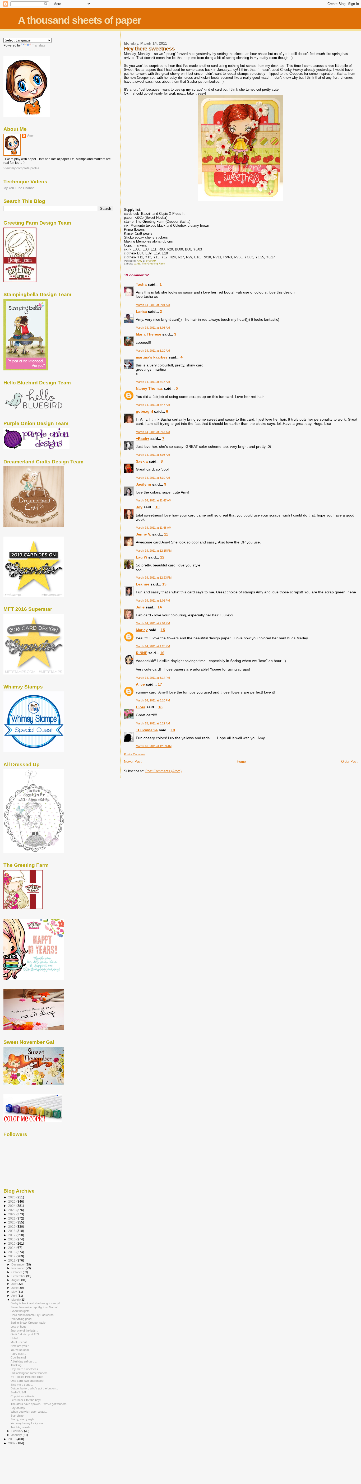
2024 (12, 1205)
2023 (12, 1210)
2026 (12, 1197)
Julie (140, 607)
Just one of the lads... (24, 1330)
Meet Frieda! (19, 1342)
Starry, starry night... (24, 1419)
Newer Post (133, 762)
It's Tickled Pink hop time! (27, 1376)
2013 (12, 1252)
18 (160, 707)
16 (162, 653)
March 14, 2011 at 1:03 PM (153, 600)
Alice (141, 684)
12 (162, 557)
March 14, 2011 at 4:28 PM (153, 646)
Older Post (349, 762)
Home (241, 762)
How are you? (20, 1345)
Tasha (141, 284)
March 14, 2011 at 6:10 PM (153, 700)
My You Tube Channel (19, 188)
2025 (12, 1201)
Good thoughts (20, 1311)
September (18, 1276)
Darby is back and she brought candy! (35, 1303)
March (15, 1299)
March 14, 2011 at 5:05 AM (153, 327)
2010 (12, 1439)
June (14, 1287)
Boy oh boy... (19, 1407)
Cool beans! (18, 1357)
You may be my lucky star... (28, 1423)
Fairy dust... (18, 1353)
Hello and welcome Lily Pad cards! (32, 1314)
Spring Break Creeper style (28, 1322)
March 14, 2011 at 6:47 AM (153, 404)
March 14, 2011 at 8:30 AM (153, 477)
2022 (12, 1214)
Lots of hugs (18, 1326)
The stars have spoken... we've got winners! (39, 1404)
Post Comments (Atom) (163, 771)
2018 (12, 1230)
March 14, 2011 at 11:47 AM (153, 500)
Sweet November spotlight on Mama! (34, 1307)
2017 (12, 1235)
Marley (142, 630)
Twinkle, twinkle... (22, 1427)
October (17, 1272)
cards (137, 263)
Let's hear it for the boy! (26, 1400)
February (17, 1430)
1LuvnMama (147, 730)
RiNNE (141, 653)
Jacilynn (143, 484)
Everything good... (22, 1318)
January (17, 1434)
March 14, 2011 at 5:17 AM (153, 381)
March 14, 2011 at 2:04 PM (153, 623)
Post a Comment (134, 754)
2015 (12, 1243)
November (18, 1268)
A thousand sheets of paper (79, 20)
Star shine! (17, 1415)
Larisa (141, 311)
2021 (12, 1218)
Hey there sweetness (24, 1369)
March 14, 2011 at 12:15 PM (154, 550)
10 (157, 507)
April (14, 1295)
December (18, 1264)
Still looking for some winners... (30, 1373)
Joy (139, 507)
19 (173, 730)
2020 (12, 1222)
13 (164, 584)
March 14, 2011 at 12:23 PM (154, 577)
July (14, 1283)
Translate (38, 45)
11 (166, 534)
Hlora (140, 707)
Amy (30, 135)
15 (163, 630)
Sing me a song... (22, 1384)
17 (160, 684)
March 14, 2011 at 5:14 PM (153, 677)
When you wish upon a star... (29, 1411)
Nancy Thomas (149, 388)
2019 (12, 1226)
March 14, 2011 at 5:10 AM (153, 350)
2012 (12, 1256)
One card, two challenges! (27, 1380)
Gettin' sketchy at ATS (25, 1334)
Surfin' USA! (18, 1392)
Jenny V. (143, 534)
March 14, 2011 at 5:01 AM (153, 304)
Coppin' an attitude (22, 1396)
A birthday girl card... (24, 1361)
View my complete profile (21, 168)
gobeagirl (144, 411)
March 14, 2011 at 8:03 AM (153, 454)
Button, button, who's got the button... (34, 1388)
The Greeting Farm (153, 263)
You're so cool (20, 1349)
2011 (12, 1260)
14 (160, 607)
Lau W (141, 557)
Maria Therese (148, 334)
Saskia (142, 461)
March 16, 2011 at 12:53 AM (154, 746)
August (16, 1280)
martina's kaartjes (152, 357)
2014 (12, 1247)
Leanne (142, 584)
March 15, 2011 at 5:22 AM (153, 723)
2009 (12, 1443)
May (14, 1291)
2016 (12, 1239)
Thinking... (17, 1365)
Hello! (14, 1338)
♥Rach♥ (142, 438)
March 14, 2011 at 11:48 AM (153, 527)
